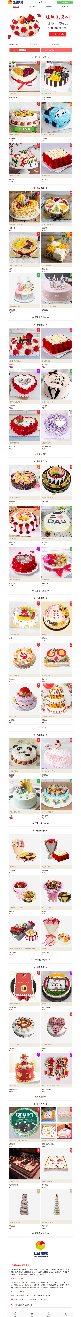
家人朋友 (65, 6)
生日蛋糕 (32, 6)
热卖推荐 (16, 6)
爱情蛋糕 (49, 6)
